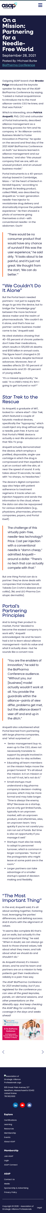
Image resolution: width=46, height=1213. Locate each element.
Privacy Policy (10, 1192)
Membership (10, 1133)
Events (7, 1137)
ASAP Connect (11, 1164)
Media (7, 1183)
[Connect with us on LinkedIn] (15, 1105)
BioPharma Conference (18, 65)
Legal (39, 1208)
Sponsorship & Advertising (16, 1188)
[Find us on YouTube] (22, 1105)
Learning (8, 1124)
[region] (43, 1052)
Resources (9, 1128)
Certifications (10, 1120)
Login (6, 1160)
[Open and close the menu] (34, 5)
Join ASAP (8, 1156)
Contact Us (9, 1179)
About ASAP (9, 1141)
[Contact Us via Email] (29, 1105)
